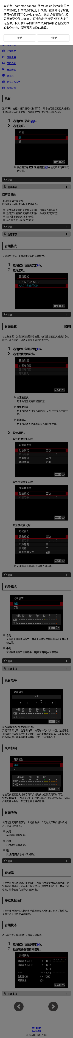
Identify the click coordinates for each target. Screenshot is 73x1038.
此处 (54, 10)
